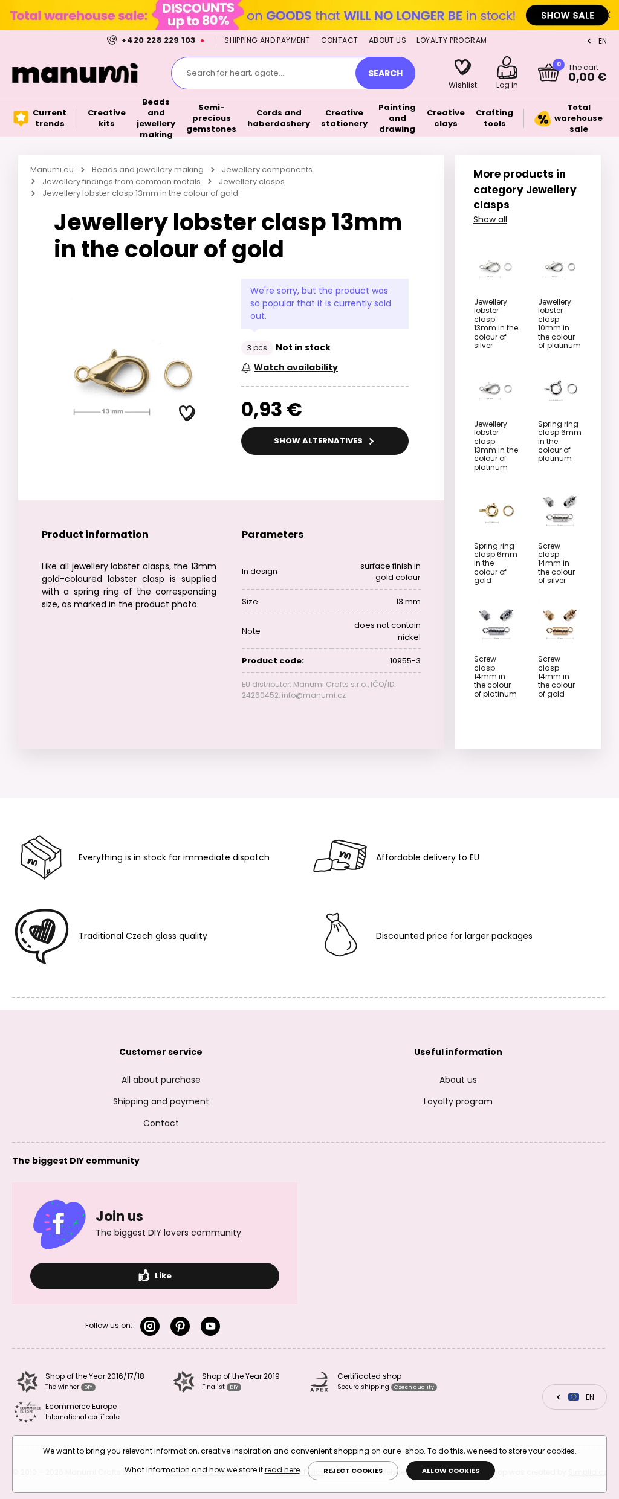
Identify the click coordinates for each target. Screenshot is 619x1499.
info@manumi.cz (314, 695)
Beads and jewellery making (148, 169)
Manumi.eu (52, 169)
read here (282, 1470)
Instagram (152, 1326)
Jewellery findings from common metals (121, 181)
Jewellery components (267, 169)
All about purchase (161, 1080)
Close (607, 15)
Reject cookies (353, 1470)
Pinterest (182, 1326)
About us (387, 40)
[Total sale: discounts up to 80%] (309, 15)
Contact (339, 40)
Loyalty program (451, 40)
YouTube (213, 1326)
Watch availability (296, 367)
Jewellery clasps (252, 181)
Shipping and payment (267, 40)
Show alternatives (319, 440)
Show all (490, 219)
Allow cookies (450, 1470)
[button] (187, 413)
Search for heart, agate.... (236, 73)
